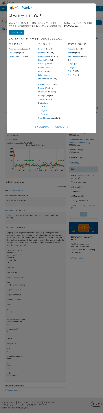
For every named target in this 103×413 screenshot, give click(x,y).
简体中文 (73, 64)
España (41, 60)
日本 (69, 71)
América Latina (15, 49)
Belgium (41, 49)
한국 (69, 75)
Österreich (42, 92)
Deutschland (43, 56)
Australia (71, 49)
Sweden (41, 99)
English (44, 110)
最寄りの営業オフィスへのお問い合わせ (51, 127)
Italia (40, 75)
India (70, 52)
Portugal (41, 95)
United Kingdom (45, 118)
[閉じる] (93, 7)
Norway (41, 88)
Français (44, 114)
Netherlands (43, 84)
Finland (41, 64)
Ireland (41, 71)
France (41, 67)
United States (14, 56)
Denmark (42, 52)
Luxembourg (43, 79)
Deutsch (44, 107)
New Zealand (73, 56)
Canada (12, 52)
